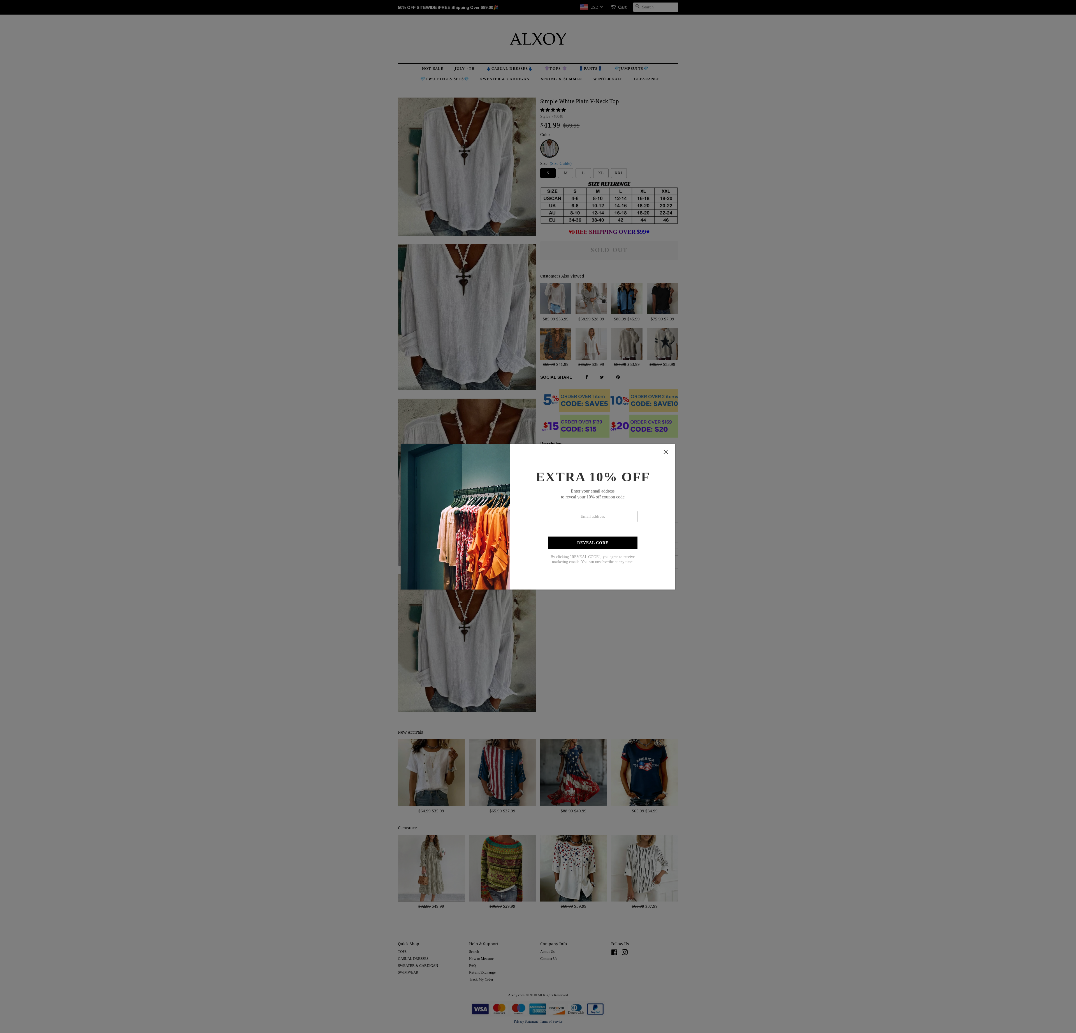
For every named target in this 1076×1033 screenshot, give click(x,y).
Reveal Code (592, 543)
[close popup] (666, 452)
